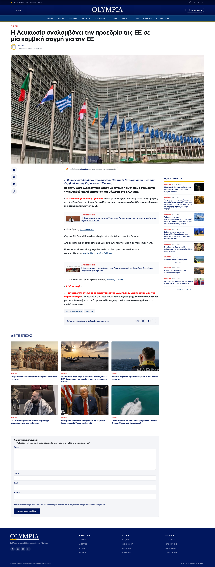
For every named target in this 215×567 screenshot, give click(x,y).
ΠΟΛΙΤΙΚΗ (73, 18)
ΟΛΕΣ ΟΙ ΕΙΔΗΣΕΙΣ (184, 290)
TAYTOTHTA (170, 540)
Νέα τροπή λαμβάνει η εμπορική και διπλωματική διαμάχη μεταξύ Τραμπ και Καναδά (83, 421)
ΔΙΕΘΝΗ (135, 18)
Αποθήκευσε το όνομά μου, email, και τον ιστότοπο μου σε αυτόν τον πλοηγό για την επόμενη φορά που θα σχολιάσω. (60, 505)
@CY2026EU (87, 229)
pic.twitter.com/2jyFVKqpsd (98, 253)
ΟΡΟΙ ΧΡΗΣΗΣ (171, 544)
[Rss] (202, 2)
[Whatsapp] (14, 184)
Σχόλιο (17, 447)
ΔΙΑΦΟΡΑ (147, 18)
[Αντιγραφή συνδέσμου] (14, 191)
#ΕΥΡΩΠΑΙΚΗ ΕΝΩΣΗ (74, 311)
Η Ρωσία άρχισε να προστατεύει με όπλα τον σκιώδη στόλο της (134, 377)
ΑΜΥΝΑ (61, 18)
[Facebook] (190, 2)
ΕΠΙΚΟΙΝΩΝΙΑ (171, 552)
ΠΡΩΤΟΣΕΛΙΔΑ (162, 18)
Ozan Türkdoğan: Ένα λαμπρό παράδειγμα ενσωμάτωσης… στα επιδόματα (30, 421)
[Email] (198, 2)
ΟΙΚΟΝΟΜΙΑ (100, 18)
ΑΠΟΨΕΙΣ (86, 18)
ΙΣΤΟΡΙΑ (113, 18)
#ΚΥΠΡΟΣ (89, 311)
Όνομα (17, 474)
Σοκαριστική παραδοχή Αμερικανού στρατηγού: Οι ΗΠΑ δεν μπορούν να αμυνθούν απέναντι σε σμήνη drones (84, 378)
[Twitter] (194, 2)
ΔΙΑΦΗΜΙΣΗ (170, 548)
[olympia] (107, 10)
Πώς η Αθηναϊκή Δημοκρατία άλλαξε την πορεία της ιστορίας (34, 377)
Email (16, 483)
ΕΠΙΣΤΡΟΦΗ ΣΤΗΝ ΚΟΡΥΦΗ (193, 563)
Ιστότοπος (18, 492)
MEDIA (124, 18)
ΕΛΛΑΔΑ (49, 18)
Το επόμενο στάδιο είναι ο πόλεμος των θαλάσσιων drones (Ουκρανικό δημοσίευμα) (134, 421)
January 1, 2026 (115, 279)
